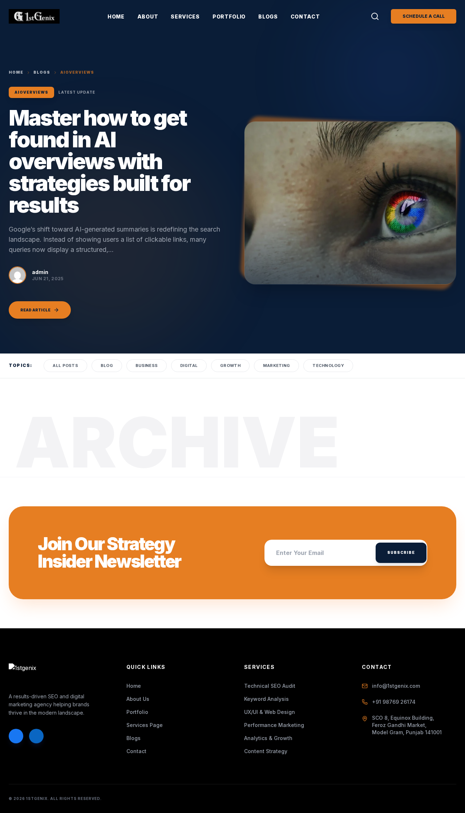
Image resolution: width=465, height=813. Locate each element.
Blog (107, 365)
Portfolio (229, 16)
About (147, 16)
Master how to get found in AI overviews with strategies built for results (99, 161)
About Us (137, 699)
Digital (189, 365)
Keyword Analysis (266, 699)
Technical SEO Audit (269, 686)
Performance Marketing (274, 725)
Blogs (268, 16)
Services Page (144, 725)
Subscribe (401, 552)
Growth (230, 365)
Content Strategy (265, 751)
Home (116, 16)
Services (185, 16)
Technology (328, 365)
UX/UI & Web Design (269, 712)
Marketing (276, 365)
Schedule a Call (424, 16)
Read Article (35, 310)
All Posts (65, 365)
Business (147, 365)
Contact (305, 16)
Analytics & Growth (268, 738)
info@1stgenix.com (396, 686)
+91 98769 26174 (394, 702)
